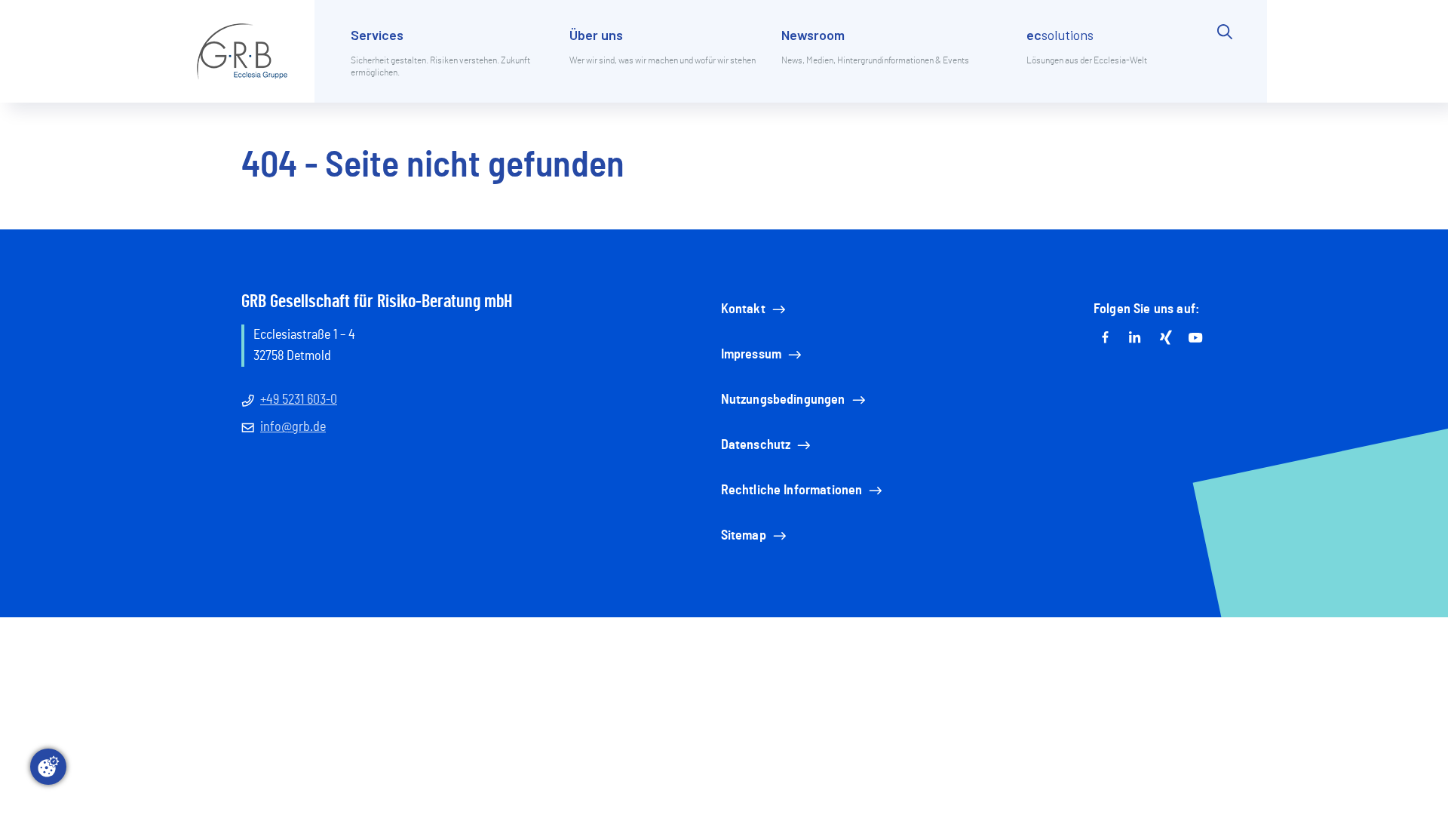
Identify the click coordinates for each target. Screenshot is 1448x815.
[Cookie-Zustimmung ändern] (48, 767)
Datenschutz (756, 445)
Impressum (751, 354)
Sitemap (743, 536)
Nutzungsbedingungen (783, 400)
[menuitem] (451, 63)
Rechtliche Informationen (792, 490)
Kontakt (743, 309)
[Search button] (1224, 63)
